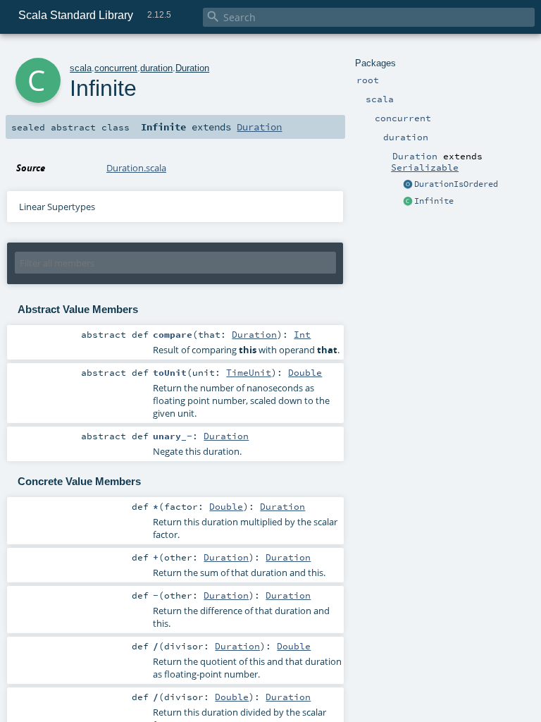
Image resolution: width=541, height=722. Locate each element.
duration (156, 68)
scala (81, 68)
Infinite (434, 201)
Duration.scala (136, 167)
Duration (192, 68)
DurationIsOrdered (456, 184)
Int (302, 334)
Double (305, 372)
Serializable (425, 167)
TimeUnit (248, 372)
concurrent (115, 68)
